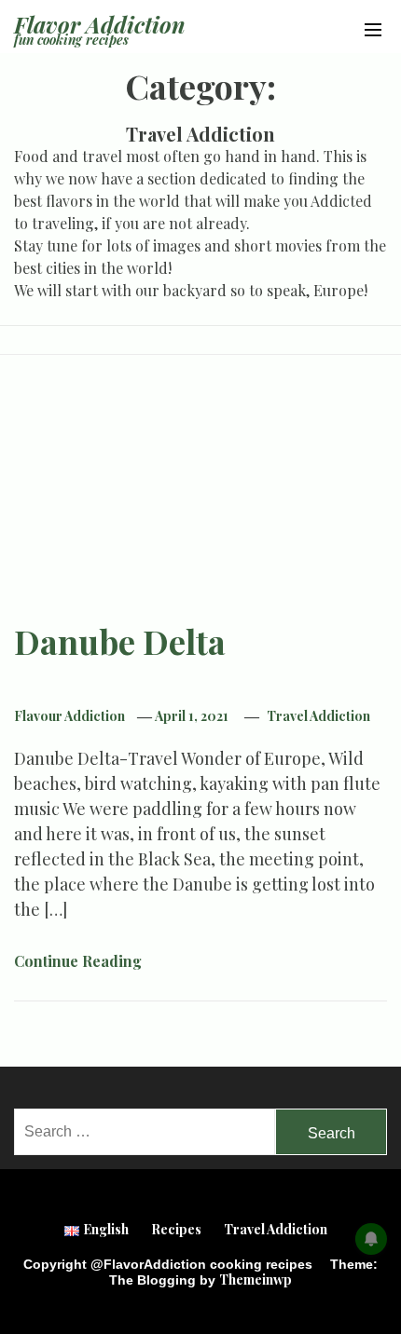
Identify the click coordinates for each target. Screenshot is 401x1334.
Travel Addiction (318, 716)
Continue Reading (79, 961)
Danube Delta (120, 641)
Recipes (176, 1229)
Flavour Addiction (69, 716)
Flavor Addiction (99, 24)
